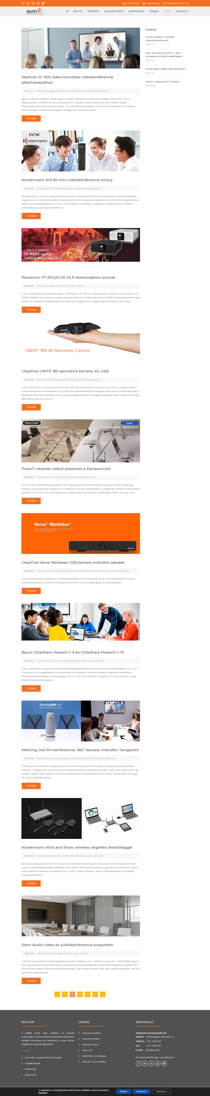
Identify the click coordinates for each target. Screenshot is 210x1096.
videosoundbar (91, 91)
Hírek (167, 11)
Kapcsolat (182, 11)
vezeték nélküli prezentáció (66, 477)
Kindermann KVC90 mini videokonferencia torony (67, 180)
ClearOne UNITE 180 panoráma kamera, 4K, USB (65, 371)
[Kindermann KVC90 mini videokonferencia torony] (80, 150)
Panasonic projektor (91, 1033)
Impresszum (30, 1074)
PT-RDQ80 (69, 286)
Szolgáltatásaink (32, 1063)
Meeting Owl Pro (44, 758)
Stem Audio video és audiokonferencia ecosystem (67, 945)
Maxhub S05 (42, 91)
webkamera (104, 91)
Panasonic (41, 286)
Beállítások (161, 1091)
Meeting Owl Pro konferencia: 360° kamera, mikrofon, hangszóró (80, 750)
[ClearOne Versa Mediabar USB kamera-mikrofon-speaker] (80, 533)
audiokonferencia (45, 953)
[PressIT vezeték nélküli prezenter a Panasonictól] (80, 443)
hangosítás (58, 953)
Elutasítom (142, 1091)
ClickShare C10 (43, 661)
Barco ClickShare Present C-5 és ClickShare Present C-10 (73, 652)
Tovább (31, 118)
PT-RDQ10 (60, 286)
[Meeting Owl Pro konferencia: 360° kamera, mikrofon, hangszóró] (80, 720)
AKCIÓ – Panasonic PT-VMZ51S (162, 81)
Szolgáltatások (114, 11)
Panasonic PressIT (90, 1044)
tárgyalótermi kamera (58, 91)
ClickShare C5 (56, 661)
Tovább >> (27, 1051)
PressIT (50, 477)
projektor (51, 286)
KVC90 (51, 188)
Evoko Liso (87, 1050)
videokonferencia (76, 91)
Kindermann (42, 188)
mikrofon (68, 953)
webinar (114, 571)
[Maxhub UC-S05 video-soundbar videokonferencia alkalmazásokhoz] (80, 48)
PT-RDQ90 (79, 286)
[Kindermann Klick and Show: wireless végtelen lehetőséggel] (80, 818)
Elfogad (123, 1091)
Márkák (154, 11)
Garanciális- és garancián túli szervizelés (43, 1057)
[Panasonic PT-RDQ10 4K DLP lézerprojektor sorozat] (80, 244)
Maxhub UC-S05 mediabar (94, 1061)
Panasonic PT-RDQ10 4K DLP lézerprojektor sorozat (68, 277)
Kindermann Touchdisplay (94, 1056)
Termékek (93, 11)
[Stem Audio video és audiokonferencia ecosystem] (80, 915)
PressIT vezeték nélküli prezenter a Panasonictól (66, 469)
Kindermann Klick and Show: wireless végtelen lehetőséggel (77, 847)
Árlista (77, 11)
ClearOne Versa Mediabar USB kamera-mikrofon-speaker (73, 562)
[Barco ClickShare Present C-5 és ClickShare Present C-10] (80, 621)
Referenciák (136, 11)
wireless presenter (87, 477)
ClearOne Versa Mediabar (48, 571)
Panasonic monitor (91, 1038)
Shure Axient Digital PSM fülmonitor (165, 69)
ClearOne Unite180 (45, 379)
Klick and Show (55, 855)
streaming (56, 758)
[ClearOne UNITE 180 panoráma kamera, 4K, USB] (80, 338)
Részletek (42, 1093)
